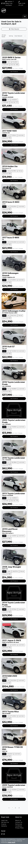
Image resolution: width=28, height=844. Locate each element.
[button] (25, 16)
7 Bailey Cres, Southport (9, 3)
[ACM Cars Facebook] (2, 3)
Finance (3, 824)
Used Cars (4, 820)
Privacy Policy (19, 828)
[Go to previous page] (9, 807)
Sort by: (11, 36)
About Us (18, 820)
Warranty (4, 826)
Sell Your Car (5, 822)
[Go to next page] (19, 807)
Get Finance (14, 71)
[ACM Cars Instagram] (4, 3)
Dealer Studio (11, 842)
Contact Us (18, 822)
